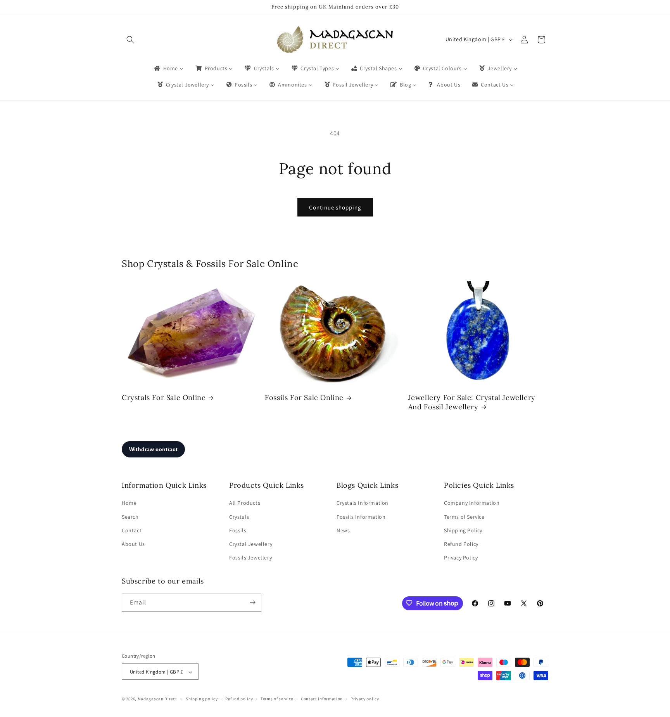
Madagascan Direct (157, 699)
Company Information (471, 503)
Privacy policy (365, 698)
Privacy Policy (461, 557)
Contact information (322, 698)
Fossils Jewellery (250, 557)
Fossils (237, 530)
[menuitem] (168, 68)
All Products (244, 503)
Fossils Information (361, 516)
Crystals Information (363, 503)
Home (129, 503)
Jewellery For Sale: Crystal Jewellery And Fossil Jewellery (471, 402)
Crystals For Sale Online (163, 397)
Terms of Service (464, 516)
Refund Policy (461, 543)
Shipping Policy (463, 530)
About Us (133, 543)
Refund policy (239, 698)
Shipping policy (202, 698)
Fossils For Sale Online (304, 397)
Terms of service (277, 698)
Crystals (239, 516)
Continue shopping (335, 207)
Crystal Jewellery (250, 543)
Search (130, 516)
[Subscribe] (252, 602)
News (343, 530)
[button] (130, 39)
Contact (132, 530)
